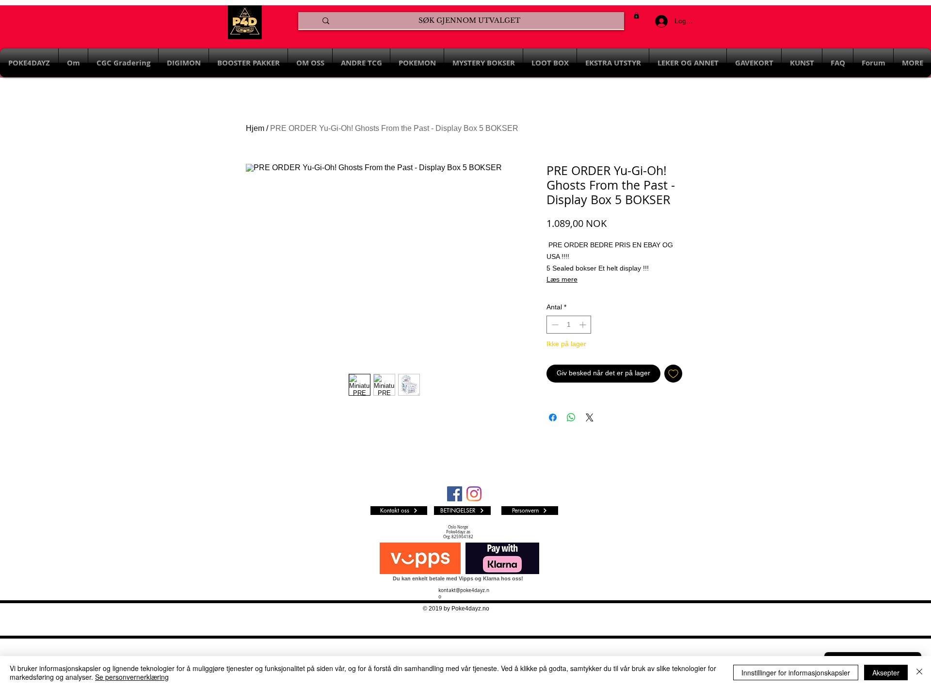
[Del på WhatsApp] (571, 417)
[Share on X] (589, 417)
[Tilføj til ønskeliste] (673, 374)
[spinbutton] (569, 324)
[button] (636, 15)
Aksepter (885, 672)
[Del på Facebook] (553, 417)
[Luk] (919, 672)
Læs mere (562, 279)
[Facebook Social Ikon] (454, 493)
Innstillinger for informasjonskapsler (795, 672)
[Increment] (584, 324)
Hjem (255, 128)
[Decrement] (554, 324)
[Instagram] (474, 493)
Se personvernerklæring (132, 677)
